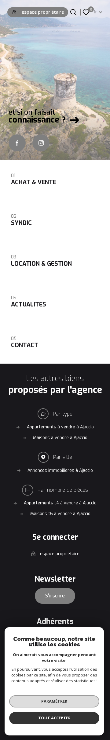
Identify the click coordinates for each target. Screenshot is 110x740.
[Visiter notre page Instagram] (41, 142)
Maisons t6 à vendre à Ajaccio (60, 514)
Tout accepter (54, 718)
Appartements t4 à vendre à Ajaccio (60, 503)
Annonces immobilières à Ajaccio (60, 470)
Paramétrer (54, 701)
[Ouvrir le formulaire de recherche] (73, 12)
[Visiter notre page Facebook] (17, 142)
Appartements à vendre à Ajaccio (60, 427)
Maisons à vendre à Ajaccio (60, 438)
